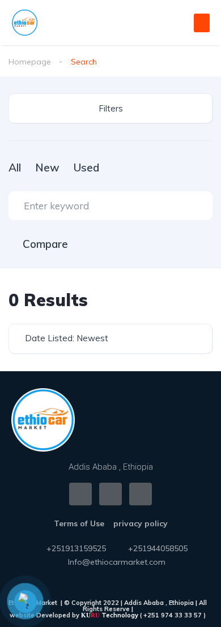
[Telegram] (140, 494)
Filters (111, 108)
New (47, 167)
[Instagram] (110, 494)
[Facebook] (80, 494)
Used (86, 167)
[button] (202, 23)
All (14, 167)
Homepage (29, 62)
